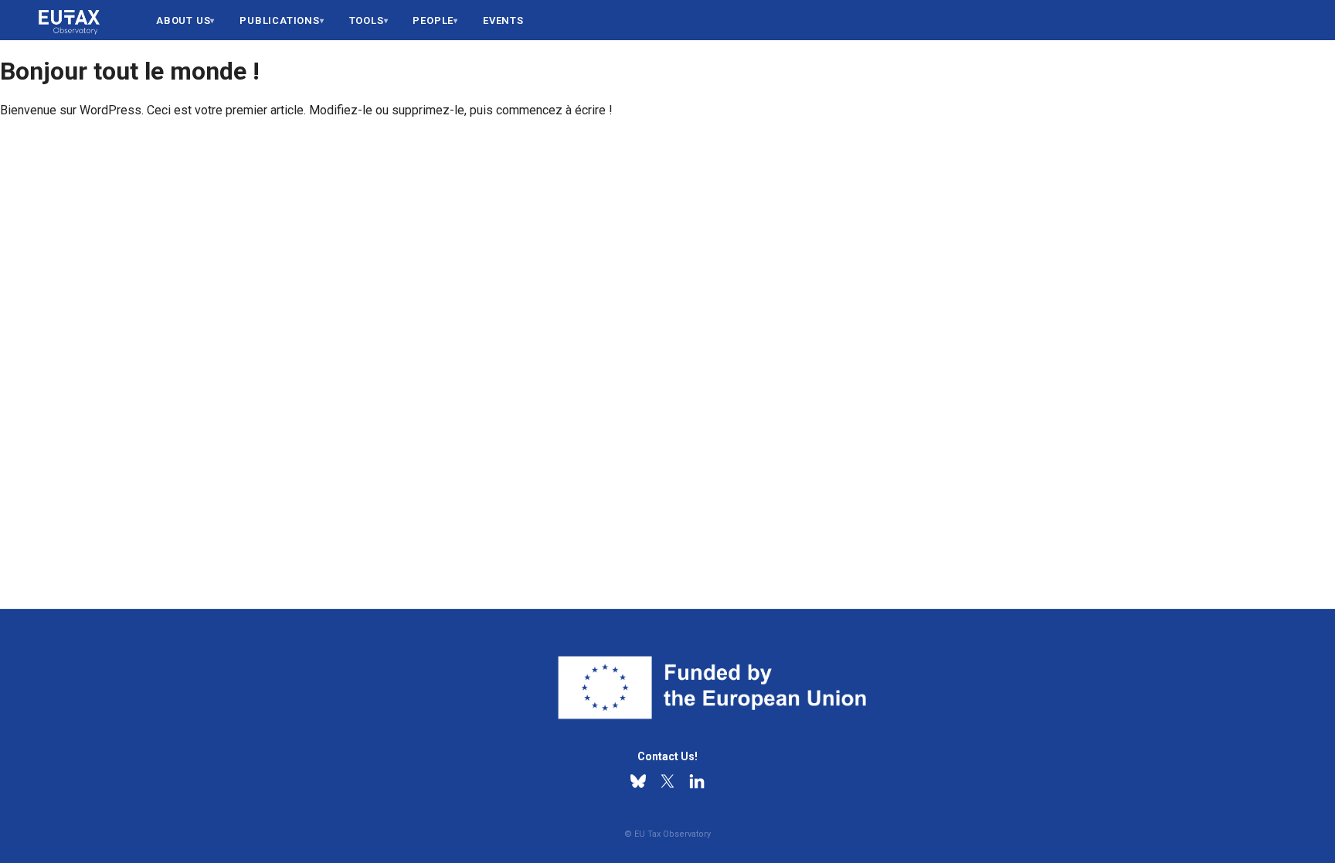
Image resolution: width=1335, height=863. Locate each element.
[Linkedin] (697, 781)
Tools (366, 20)
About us (183, 20)
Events (503, 20)
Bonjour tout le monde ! (130, 71)
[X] (667, 781)
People (433, 20)
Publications (279, 20)
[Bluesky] (638, 781)
